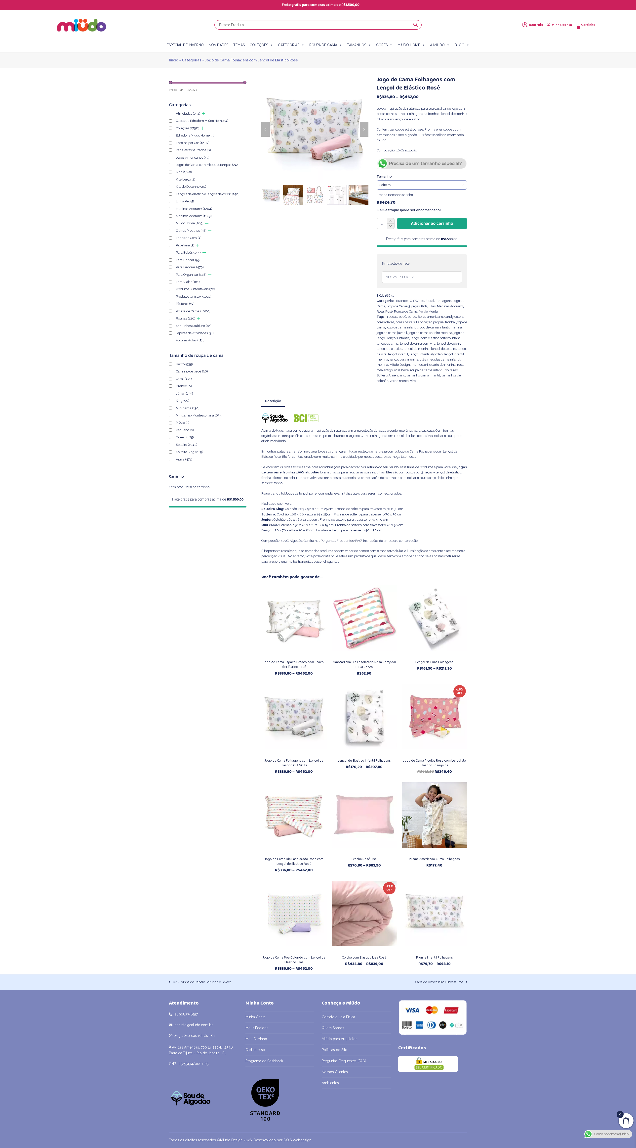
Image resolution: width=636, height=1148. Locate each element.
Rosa (380, 311)
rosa (460, 365)
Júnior (184, 393)
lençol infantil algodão (426, 354)
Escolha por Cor (192, 143)
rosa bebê (401, 370)
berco (412, 317)
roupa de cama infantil (426, 370)
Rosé (389, 311)
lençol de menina (417, 349)
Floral (430, 301)
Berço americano (430, 317)
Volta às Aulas (190, 340)
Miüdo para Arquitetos (339, 1039)
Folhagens (443, 301)
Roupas (185, 318)
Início (173, 60)
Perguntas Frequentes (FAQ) (341, 541)
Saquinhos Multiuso (193, 326)
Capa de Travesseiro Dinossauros (439, 982)
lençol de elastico (389, 349)
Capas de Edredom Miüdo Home (202, 121)
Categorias (191, 60)
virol (413, 381)
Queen (185, 437)
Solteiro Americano (391, 375)
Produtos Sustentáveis (195, 289)
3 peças (391, 317)
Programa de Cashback (264, 1061)
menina (382, 365)
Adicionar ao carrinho (432, 223)
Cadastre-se (255, 1050)
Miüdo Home (189, 223)
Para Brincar (188, 260)
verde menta (399, 381)
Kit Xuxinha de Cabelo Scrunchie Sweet (200, 982)
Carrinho (588, 25)
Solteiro (186, 445)
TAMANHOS (356, 45)
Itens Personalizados (193, 150)
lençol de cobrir (448, 343)
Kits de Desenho (191, 186)
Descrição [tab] (273, 401)
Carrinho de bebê (192, 371)
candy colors (453, 317)
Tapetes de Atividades (195, 333)
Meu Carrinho (256, 1039)
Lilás (432, 306)
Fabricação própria (430, 322)
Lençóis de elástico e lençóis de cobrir (207, 194)
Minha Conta (255, 1017)
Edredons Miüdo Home (195, 135)
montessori (419, 365)
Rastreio (536, 25)
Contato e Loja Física (338, 1017)
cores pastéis (405, 322)
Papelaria (185, 245)
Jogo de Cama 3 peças (403, 306)
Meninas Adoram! (450, 306)
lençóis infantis (398, 338)
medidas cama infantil (443, 359)
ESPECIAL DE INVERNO (185, 45)
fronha (450, 322)
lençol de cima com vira (418, 343)
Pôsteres (185, 304)
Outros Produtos (191, 230)
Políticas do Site (334, 1050)
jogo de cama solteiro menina (430, 333)
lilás (423, 359)
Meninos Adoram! (194, 216)
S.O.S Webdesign (297, 1140)
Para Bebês (188, 252)
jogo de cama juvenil (392, 333)
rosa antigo (385, 370)
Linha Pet (185, 201)
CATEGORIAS (288, 45)
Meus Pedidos (256, 1028)
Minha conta (562, 25)
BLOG (459, 45)
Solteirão (451, 370)
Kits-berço (185, 179)
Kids (424, 306)
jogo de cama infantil (402, 327)
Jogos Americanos (192, 157)
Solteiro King (189, 452)
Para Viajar (188, 282)
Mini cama (187, 408)
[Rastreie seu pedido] (525, 25)
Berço (184, 364)
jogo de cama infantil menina (440, 327)
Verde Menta (428, 311)
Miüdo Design (400, 365)
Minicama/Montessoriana (199, 415)
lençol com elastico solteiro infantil (436, 338)
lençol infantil (398, 354)
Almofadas (188, 113)
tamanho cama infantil (423, 375)
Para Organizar (191, 274)
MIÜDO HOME (409, 45)
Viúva (184, 459)
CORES (382, 45)
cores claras (385, 322)
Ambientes (330, 1083)
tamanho (384, 176)
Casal (184, 379)
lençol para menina (404, 359)
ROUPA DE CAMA (323, 45)
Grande (184, 386)
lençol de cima (387, 343)
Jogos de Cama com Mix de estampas (207, 165)
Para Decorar (190, 267)
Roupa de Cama (406, 311)
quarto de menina (442, 365)
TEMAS (239, 45)
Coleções (187, 128)
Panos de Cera (188, 238)
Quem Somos (333, 1028)
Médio (182, 422)
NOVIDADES (218, 45)
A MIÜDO (437, 45)
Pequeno (185, 430)
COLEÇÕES (259, 45)
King (182, 401)
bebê (402, 317)
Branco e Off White (410, 301)
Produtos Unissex (193, 296)
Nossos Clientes (335, 1072)
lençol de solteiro (443, 349)
